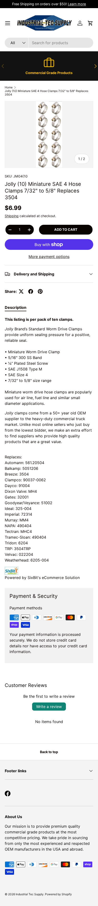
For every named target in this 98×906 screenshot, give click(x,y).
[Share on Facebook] (30, 291)
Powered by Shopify (58, 894)
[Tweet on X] (21, 291)
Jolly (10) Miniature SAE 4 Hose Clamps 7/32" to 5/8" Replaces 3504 (46, 92)
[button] (90, 23)
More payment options (49, 256)
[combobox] (49, 43)
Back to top (49, 752)
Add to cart (65, 229)
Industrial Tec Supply (30, 894)
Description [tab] (15, 307)
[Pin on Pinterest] (40, 291)
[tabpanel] (49, 448)
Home (9, 87)
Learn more (77, 4)
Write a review (49, 706)
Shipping (12, 216)
